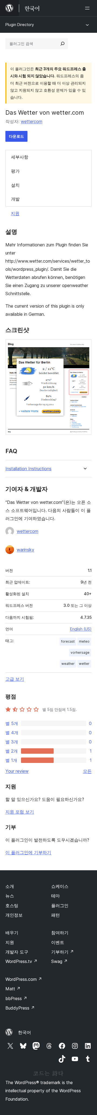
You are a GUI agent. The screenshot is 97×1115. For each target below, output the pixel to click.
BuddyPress (20, 1008)
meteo (84, 641)
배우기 (11, 932)
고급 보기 (14, 679)
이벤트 (57, 942)
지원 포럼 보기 (19, 811)
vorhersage (80, 652)
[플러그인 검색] (62, 43)
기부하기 (62, 952)
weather (68, 664)
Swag (59, 961)
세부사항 (19, 157)
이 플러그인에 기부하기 (28, 852)
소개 (9, 886)
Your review (17, 771)
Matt (12, 988)
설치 (15, 185)
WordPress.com (23, 979)
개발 (15, 199)
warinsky (25, 549)
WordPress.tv (21, 961)
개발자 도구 (16, 952)
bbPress (16, 998)
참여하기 (59, 932)
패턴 (55, 915)
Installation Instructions (28, 468)
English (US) (81, 629)
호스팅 (11, 905)
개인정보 (14, 915)
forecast (68, 641)
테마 (55, 895)
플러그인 (59, 905)
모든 (87, 771)
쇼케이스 (59, 886)
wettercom (31, 121)
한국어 (24, 1032)
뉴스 (9, 895)
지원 (15, 213)
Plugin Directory (19, 24)
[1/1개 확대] (84, 346)
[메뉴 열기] (88, 8)
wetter (84, 664)
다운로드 (16, 136)
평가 (15, 171)
